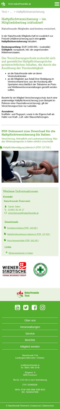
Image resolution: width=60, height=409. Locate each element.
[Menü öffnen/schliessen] (57, 4)
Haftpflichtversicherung (30, 11)
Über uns (30, 320)
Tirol (4, 11)
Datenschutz (48, 406)
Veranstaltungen (30, 327)
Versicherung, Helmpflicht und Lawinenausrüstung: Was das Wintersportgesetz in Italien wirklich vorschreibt (29, 140)
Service (30, 333)
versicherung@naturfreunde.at (23, 213)
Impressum (36, 406)
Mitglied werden (30, 346)
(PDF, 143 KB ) (22, 228)
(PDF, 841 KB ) (23, 240)
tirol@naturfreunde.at (30, 365)
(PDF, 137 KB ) (27, 147)
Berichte (30, 340)
